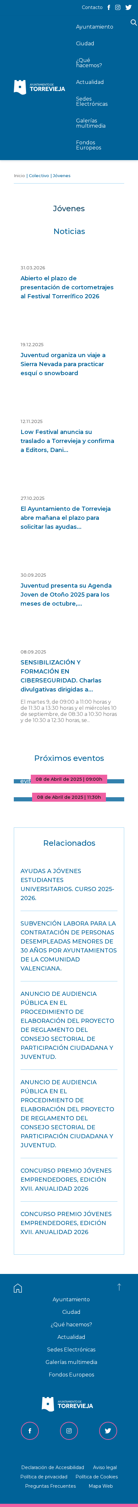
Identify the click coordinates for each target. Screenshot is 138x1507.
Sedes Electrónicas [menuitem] (92, 101)
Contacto (92, 7)
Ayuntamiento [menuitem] (94, 27)
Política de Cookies (96, 1477)
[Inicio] (41, 88)
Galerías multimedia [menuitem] (91, 123)
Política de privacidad (43, 1477)
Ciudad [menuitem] (85, 44)
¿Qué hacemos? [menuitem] (89, 62)
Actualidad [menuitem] (90, 82)
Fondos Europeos (71, 1375)
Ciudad (71, 1312)
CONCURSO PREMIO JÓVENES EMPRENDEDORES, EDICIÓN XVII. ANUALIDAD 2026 (66, 1179)
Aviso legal (105, 1467)
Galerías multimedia (71, 1362)
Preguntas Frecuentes (50, 1486)
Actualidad (71, 1337)
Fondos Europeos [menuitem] (88, 145)
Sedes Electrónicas (71, 1350)
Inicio (19, 175)
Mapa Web (101, 1486)
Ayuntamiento (71, 1299)
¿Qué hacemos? (71, 1325)
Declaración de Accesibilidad (52, 1467)
